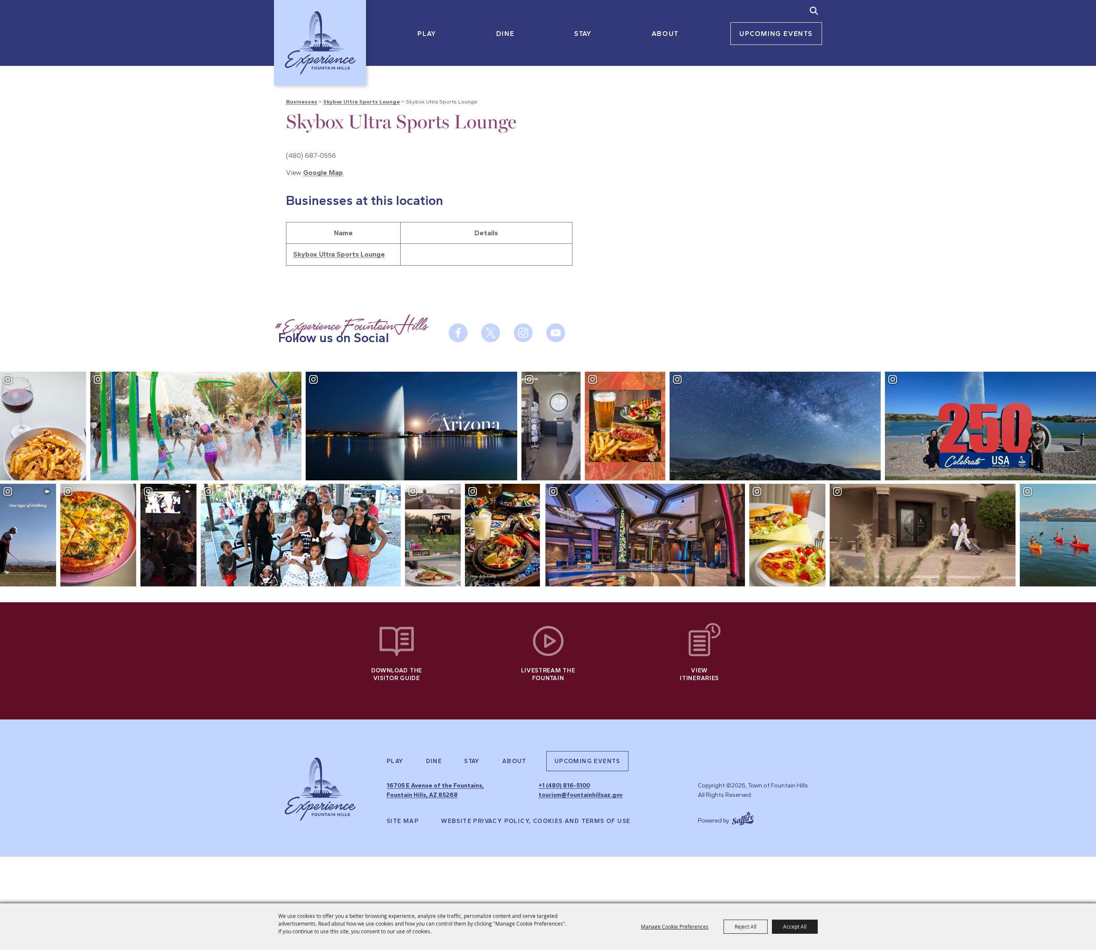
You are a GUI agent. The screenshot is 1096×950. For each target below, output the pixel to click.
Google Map (323, 173)
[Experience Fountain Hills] (320, 789)
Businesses (301, 101)
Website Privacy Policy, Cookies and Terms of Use (535, 821)
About (665, 34)
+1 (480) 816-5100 (564, 785)
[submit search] (814, 11)
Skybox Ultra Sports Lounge (361, 101)
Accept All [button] (795, 926)
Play (426, 34)
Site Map (403, 821)
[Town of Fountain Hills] (320, 43)
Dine (505, 34)
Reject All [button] (745, 926)
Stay (582, 34)
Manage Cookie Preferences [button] (675, 926)
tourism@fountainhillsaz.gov (581, 795)
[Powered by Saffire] (743, 817)
